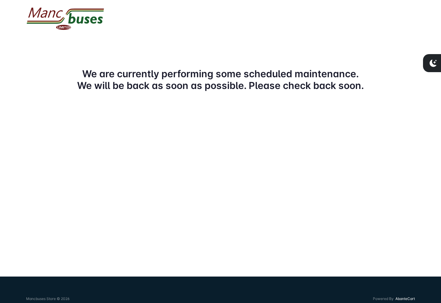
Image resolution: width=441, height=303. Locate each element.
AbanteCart (405, 298)
